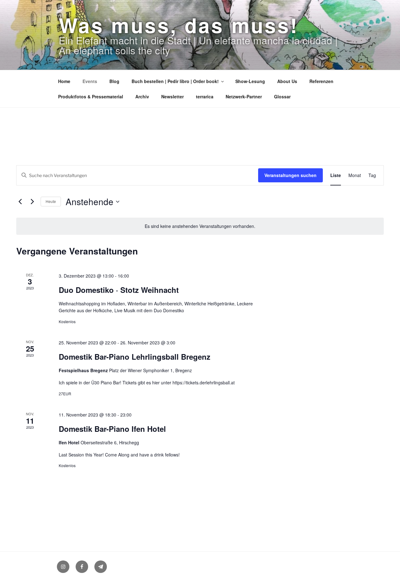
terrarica (204, 96)
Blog (114, 81)
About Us (287, 81)
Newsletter (172, 96)
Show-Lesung (250, 81)
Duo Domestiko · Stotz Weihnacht (119, 289)
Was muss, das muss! (178, 25)
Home (64, 81)
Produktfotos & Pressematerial (90, 96)
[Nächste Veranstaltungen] (32, 201)
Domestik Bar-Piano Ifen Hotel (112, 428)
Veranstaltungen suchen (290, 175)
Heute (51, 201)
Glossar (282, 96)
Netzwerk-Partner (244, 96)
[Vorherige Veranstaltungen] (20, 201)
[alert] (200, 226)
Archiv (142, 96)
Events (89, 81)
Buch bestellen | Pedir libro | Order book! (175, 81)
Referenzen (321, 81)
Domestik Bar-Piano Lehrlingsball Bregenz (134, 356)
